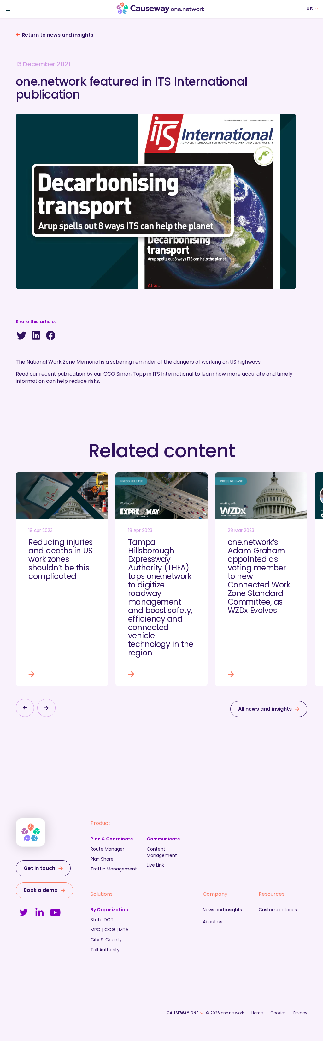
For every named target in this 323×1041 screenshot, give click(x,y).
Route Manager (107, 849)
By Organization (109, 909)
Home (257, 1012)
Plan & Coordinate (112, 839)
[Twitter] (21, 335)
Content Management (162, 852)
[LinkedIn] (36, 335)
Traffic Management (114, 869)
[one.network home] (160, 8)
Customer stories (278, 909)
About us (212, 921)
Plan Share (102, 859)
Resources (272, 894)
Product (100, 823)
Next (46, 708)
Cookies (278, 1012)
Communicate (163, 839)
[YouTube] (55, 912)
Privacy (300, 1012)
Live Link (155, 865)
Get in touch (39, 868)
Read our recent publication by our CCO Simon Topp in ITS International (104, 373)
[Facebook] (50, 335)
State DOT (102, 920)
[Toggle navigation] (9, 9)
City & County (106, 939)
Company (215, 894)
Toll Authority (105, 950)
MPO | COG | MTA (109, 929)
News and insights (222, 909)
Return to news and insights (57, 35)
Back (25, 708)
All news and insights (265, 709)
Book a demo (41, 890)
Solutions (102, 894)
